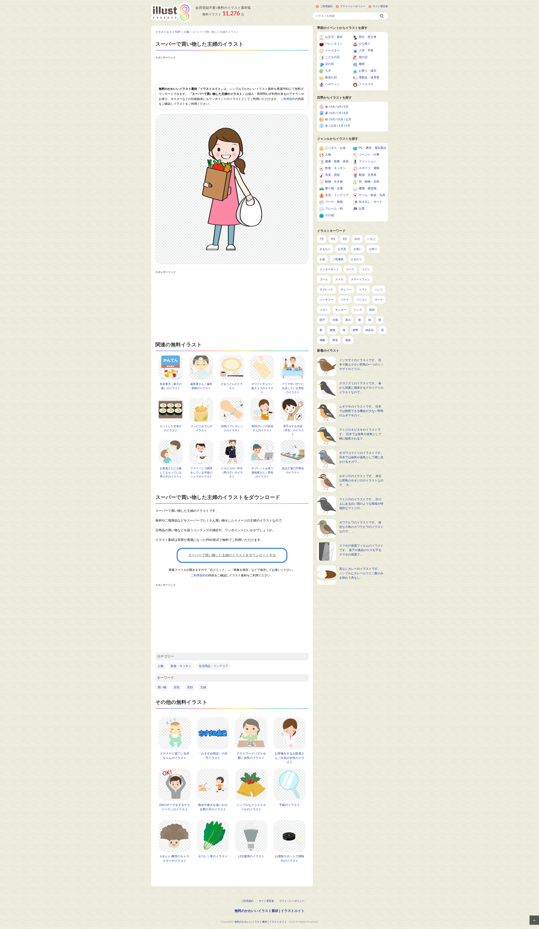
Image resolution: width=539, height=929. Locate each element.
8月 (346, 113)
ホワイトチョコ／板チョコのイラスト (262, 388)
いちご (371, 239)
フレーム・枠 (334, 208)
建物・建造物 (367, 188)
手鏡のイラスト (289, 805)
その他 (329, 215)
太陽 (335, 319)
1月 (341, 125)
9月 (332, 119)
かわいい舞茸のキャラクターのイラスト (174, 858)
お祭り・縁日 (367, 70)
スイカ (339, 279)
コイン (366, 269)
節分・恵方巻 (367, 37)
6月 (332, 113)
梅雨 (362, 64)
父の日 (329, 64)
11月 (348, 119)
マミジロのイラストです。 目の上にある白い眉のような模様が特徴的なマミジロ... (361, 503)
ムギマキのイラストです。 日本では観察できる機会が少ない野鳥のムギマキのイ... (361, 411)
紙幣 (355, 330)
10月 (340, 119)
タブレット (326, 289)
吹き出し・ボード (370, 201)
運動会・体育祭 (369, 77)
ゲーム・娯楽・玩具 (372, 195)
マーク (379, 299)
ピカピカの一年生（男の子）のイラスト (232, 472)
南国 (372, 309)
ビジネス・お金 (335, 147)
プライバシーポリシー (352, 6)
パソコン (361, 299)
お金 (322, 259)
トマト (363, 289)
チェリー (346, 289)
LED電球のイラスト (251, 856)
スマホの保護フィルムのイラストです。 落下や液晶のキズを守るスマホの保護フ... (361, 550)
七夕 (328, 70)
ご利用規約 (326, 6)
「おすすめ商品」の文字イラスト (213, 756)
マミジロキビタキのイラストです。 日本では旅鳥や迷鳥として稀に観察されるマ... (360, 434)
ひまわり (356, 259)
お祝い (358, 249)
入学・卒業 (366, 50)
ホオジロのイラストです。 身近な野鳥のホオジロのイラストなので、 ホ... (361, 480)
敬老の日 (331, 77)
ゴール (324, 279)
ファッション (367, 161)
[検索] (382, 15)
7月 (339, 113)
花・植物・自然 (369, 181)
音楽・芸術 (332, 174)
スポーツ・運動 (369, 168)
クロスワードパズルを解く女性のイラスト (251, 756)
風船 (348, 340)
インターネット (329, 269)
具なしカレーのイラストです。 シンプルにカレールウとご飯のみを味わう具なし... (361, 573)
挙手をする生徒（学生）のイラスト (293, 430)
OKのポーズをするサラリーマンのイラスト (174, 807)
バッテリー (326, 299)
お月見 (342, 249)
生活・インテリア (337, 195)
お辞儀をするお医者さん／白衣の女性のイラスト (289, 758)
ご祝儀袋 (337, 259)
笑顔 (190, 687)
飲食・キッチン (181, 666)
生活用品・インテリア (213, 666)
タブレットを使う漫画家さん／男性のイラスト (262, 472)
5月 (346, 106)
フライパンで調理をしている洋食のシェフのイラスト (201, 472)
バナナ (345, 299)
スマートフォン (360, 279)
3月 (332, 106)
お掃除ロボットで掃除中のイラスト (289, 858)
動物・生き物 (334, 181)
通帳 (322, 340)
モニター (340, 309)
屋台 (348, 319)
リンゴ (358, 309)
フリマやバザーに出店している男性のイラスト (293, 388)
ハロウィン (332, 84)
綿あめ (370, 330)
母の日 (363, 57)
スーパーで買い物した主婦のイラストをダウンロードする (232, 555)
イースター (332, 50)
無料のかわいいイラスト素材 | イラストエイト (269, 911)
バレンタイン (334, 43)
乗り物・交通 (334, 188)
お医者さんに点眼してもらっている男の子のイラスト (171, 472)
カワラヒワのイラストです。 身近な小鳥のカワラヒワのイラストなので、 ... (361, 527)
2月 (348, 125)
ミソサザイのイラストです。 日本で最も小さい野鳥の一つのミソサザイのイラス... (361, 364)
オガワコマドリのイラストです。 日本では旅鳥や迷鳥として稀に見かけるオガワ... (361, 457)
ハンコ (379, 289)
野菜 (335, 340)
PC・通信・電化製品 (372, 147)
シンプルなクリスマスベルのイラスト (251, 807)
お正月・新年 (334, 37)
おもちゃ (325, 249)
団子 (322, 319)
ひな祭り (365, 43)
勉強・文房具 (367, 174)
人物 (160, 666)
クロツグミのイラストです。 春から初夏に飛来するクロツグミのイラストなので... (361, 388)
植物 (332, 330)
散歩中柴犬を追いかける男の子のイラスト (213, 807)
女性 (177, 687)
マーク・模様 (334, 201)
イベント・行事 (369, 154)
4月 (339, 106)
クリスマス (366, 84)
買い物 (161, 687)
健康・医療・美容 (337, 161)
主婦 (203, 687)
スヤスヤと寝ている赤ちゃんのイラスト (174, 756)
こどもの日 (332, 57)
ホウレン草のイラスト (213, 856)
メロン (324, 309)
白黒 (362, 208)
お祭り (373, 249)
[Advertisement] (232, 70)
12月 (333, 125)
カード (350, 269)
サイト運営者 (380, 6)
